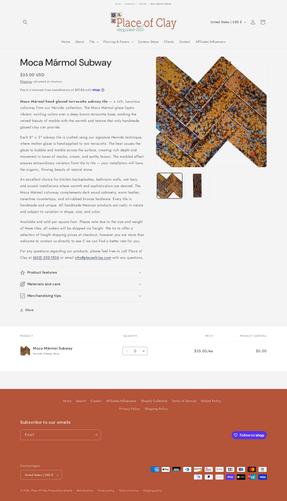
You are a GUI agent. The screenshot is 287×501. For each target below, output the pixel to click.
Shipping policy (152, 490)
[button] (25, 22)
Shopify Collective (154, 401)
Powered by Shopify (60, 490)
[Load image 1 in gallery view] (169, 185)
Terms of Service (184, 401)
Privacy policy (106, 490)
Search (81, 401)
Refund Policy (211, 401)
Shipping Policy (156, 409)
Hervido (143, 3)
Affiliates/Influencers (121, 401)
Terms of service (128, 490)
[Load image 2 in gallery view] (197, 185)
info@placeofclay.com (93, 257)
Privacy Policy (129, 409)
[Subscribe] (96, 435)
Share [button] (29, 310)
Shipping (26, 82)
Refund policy (85, 490)
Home (118, 3)
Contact (96, 401)
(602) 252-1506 (46, 257)
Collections (130, 3)
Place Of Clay (39, 490)
